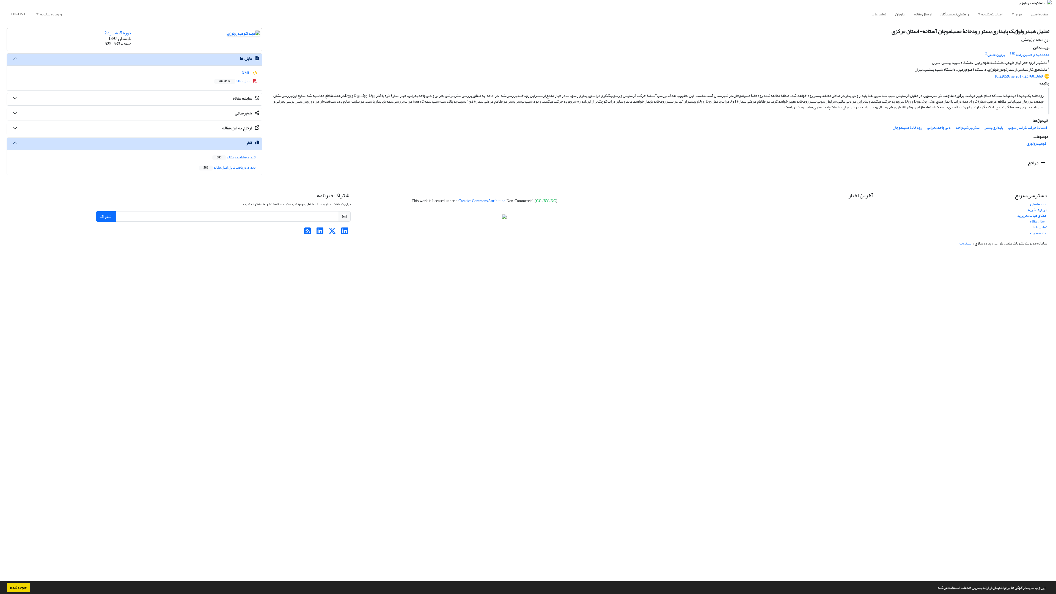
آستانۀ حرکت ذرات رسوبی (1027, 127)
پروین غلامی (996, 54)
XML (246, 73)
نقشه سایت (1038, 233)
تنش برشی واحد (968, 127)
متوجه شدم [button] (18, 587)
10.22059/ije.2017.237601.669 (1018, 76)
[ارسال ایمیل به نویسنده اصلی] (1014, 53)
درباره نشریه (1037, 209)
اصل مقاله (235, 81)
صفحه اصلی (1039, 14)
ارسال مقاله (922, 14)
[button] (935, 588)
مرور (1018, 14)
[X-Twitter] (332, 232)
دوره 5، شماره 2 (118, 33)
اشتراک (106, 216)
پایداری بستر (994, 127)
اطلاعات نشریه (991, 14)
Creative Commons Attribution (481, 201)
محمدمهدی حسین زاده (1032, 54)
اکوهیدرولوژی (1037, 143)
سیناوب (965, 243)
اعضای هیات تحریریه (1032, 215)
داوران (900, 14)
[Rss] (308, 232)
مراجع (1033, 163)
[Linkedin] (345, 232)
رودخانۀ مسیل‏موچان (907, 127)
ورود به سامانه (51, 14)
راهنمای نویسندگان (955, 14)
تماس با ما (878, 14)
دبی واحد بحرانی (939, 127)
